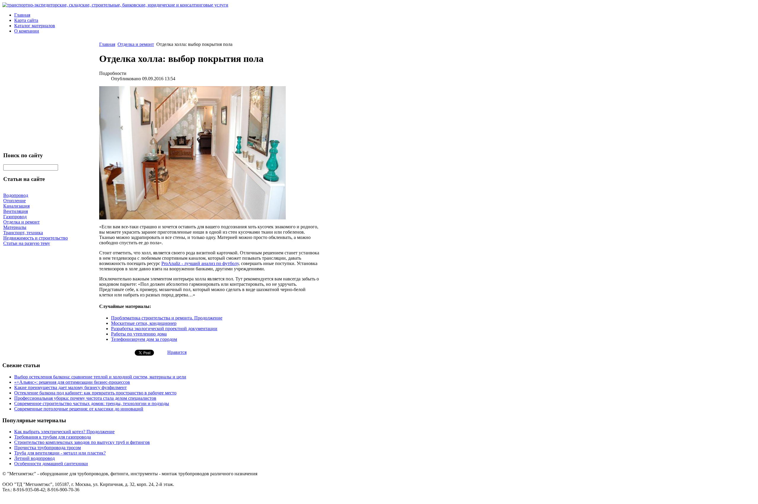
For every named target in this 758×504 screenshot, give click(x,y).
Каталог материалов (34, 25)
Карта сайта (26, 20)
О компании (26, 30)
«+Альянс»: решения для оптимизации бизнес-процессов (72, 382)
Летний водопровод (34, 458)
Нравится (177, 352)
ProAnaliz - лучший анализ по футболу (200, 263)
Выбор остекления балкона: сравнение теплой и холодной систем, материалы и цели (100, 376)
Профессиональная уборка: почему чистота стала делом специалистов (85, 398)
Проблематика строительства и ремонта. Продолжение (166, 317)
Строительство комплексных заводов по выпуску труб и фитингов (82, 442)
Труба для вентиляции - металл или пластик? (60, 452)
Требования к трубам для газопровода (52, 436)
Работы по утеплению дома (139, 333)
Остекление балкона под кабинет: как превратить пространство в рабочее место (95, 392)
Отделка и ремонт (136, 44)
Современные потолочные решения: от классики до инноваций (78, 408)
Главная (22, 14)
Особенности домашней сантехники (51, 463)
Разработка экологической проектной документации (164, 328)
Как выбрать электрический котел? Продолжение (64, 431)
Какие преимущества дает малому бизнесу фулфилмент (70, 387)
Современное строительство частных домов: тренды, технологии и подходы (91, 403)
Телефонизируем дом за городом (144, 339)
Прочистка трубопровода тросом (47, 447)
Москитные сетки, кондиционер (143, 323)
